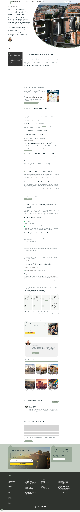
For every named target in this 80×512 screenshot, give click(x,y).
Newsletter (56, 319)
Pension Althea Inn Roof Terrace (30, 270)
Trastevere (44, 126)
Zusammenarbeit (11, 483)
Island (9, 492)
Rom (16, 6)
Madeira (42, 486)
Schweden (10, 499)
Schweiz (9, 501)
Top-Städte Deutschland (29, 494)
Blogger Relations (11, 485)
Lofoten (42, 485)
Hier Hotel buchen (28, 198)
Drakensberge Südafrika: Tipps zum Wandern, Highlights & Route (64, 489)
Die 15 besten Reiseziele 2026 (30, 483)
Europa (11, 6)
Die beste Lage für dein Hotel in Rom (15, 55)
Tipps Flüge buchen (28, 487)
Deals (43, 1)
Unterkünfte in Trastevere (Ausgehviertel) (16, 59)
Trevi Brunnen (36, 116)
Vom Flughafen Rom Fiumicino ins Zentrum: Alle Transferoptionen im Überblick (40, 375)
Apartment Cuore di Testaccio (30, 267)
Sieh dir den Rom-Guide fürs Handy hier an (34, 97)
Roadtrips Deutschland (29, 488)
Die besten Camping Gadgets (63, 492)
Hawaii (42, 483)
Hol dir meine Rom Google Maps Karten (31, 102)
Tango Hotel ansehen (27, 282)
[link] (11, 2)
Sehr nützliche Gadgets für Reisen (30, 482)
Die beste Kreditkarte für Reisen (30, 489)
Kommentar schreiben (55, 401)
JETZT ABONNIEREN (21, 463)
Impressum (65, 511)
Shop (67, 1)
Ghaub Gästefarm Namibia (62, 490)
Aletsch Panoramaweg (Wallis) (63, 482)
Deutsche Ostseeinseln (45, 482)
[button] (2, 510)
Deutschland (10, 491)
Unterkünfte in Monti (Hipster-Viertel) (15, 60)
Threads (42, 319)
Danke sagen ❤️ (30, 332)
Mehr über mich (35, 353)
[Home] (8, 6)
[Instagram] (35, 507)
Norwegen (10, 498)
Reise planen (38, 1)
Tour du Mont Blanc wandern (63, 483)
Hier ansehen (27, 242)
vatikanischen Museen (53, 276)
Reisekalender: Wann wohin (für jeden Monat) (31, 485)
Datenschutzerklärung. (27, 438)
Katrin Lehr (15, 39)
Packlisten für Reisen (28, 481)
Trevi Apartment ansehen (28, 150)
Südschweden (43, 487)
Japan (9, 494)
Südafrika (9, 503)
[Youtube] (44, 507)
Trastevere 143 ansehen (28, 167)
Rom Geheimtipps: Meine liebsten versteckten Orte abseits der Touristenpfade (52, 390)
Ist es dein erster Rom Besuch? (14, 56)
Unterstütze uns (59, 459)
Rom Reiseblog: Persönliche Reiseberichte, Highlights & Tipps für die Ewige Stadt (29, 375)
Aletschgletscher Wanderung (63, 481)
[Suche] (70, 1)
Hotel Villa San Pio (28, 269)
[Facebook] (38, 507)
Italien (14, 6)
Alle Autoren (10, 486)
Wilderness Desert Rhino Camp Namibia (65, 485)
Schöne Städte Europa (28, 493)
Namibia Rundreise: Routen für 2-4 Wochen (64, 487)
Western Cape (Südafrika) (45, 488)
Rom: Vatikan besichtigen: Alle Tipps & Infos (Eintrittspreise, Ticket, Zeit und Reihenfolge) (29, 390)
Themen (32, 1)
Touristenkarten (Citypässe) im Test (31, 491)
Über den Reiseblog (11, 481)
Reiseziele (28, 1)
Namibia (9, 497)
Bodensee (43, 481)
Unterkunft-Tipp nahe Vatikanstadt (15, 63)
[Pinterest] (41, 507)
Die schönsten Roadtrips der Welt (30, 492)
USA (8, 502)
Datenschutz (70, 511)
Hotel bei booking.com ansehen (29, 140)
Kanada (9, 496)
